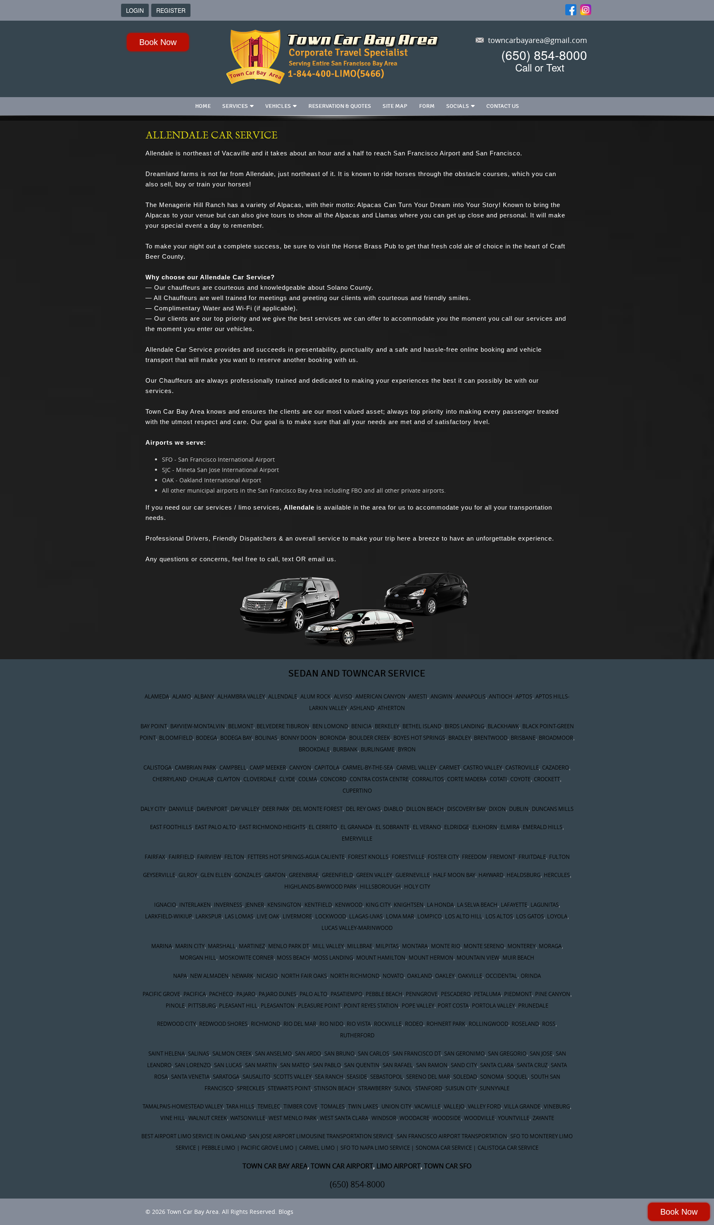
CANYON (300, 767)
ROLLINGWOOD (488, 1023)
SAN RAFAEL (398, 1065)
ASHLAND (362, 708)
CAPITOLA (326, 767)
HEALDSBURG (523, 875)
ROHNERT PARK (445, 1023)
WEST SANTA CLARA (344, 1118)
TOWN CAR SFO (447, 1165)
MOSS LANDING (333, 957)
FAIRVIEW (209, 856)
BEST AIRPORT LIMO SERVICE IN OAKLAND (193, 1136)
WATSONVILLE (247, 1118)
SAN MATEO (294, 1065)
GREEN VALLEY (374, 875)
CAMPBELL (232, 767)
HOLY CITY (417, 886)
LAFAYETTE (514, 904)
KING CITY (378, 904)
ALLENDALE (282, 696)
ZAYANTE (543, 1118)
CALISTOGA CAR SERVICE (508, 1147)
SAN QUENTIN (361, 1065)
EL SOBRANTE (392, 827)
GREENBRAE (304, 875)
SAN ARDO (308, 1053)
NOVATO (393, 976)
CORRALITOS (428, 779)
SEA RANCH (329, 1076)
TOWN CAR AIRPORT (342, 1165)
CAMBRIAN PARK (195, 767)
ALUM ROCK (315, 696)
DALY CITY (152, 809)
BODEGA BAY (236, 737)
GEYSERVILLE (159, 875)
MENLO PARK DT (288, 946)
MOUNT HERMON (431, 957)
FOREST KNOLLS (368, 856)
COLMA (307, 779)
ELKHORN (484, 827)
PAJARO (245, 994)
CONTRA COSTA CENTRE (379, 779)
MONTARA (415, 946)
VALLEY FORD (484, 1106)
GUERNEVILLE (412, 875)
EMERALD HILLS (542, 827)
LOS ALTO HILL (463, 916)
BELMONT (240, 726)
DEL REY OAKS (363, 809)
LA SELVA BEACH (477, 904)
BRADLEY (459, 737)
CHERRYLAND (169, 779)
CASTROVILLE (522, 767)
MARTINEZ (252, 946)
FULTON (559, 856)
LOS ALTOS (499, 916)
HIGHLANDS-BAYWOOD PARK (320, 886)
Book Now (157, 42)
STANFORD (428, 1088)
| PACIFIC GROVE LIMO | (267, 1147)
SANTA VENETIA (190, 1076)
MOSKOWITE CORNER (246, 957)
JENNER (254, 904)
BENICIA (361, 726)
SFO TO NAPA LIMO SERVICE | (377, 1147)
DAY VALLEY (245, 809)
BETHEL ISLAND (421, 726)
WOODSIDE (447, 1118)
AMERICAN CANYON (380, 696)
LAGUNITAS (545, 904)
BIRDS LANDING (464, 726)
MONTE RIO (445, 946)
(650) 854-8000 (544, 55)
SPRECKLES (250, 1088)
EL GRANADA (356, 827)
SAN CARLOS (373, 1053)
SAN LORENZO (193, 1065)
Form (427, 106)
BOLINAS (266, 737)
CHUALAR (202, 779)
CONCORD (333, 779)
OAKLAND (419, 976)
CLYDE (287, 779)
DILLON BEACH (425, 809)
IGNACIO (165, 904)
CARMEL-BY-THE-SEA (368, 767)
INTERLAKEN (195, 904)
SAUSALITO (256, 1076)
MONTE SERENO (484, 946)
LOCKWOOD (330, 916)
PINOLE (175, 1005)
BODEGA (206, 737)
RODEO (414, 1023)
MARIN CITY (190, 946)
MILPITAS (387, 946)
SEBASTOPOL (386, 1076)
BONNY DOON (299, 737)
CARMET (449, 767)
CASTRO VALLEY (482, 767)
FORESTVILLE (408, 856)
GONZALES (247, 875)
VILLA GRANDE (522, 1106)
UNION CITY (396, 1106)
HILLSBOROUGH (380, 886)
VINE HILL (172, 1118)
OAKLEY (445, 976)
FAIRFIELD (181, 856)
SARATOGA (226, 1076)
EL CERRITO (323, 827)
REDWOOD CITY (176, 1023)
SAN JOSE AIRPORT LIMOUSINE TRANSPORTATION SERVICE (321, 1136)
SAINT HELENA (166, 1053)
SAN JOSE (541, 1053)
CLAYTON (228, 779)
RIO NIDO (331, 1023)
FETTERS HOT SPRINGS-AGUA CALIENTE (296, 856)
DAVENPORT (212, 809)
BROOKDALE (314, 749)
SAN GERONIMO (464, 1053)
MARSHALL (222, 946)
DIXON (497, 809)
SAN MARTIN (261, 1065)
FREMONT (502, 856)
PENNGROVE (422, 994)
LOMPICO (429, 916)
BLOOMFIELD (176, 737)
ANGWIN (441, 696)
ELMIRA (509, 827)
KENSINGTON (284, 904)
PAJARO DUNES (277, 994)
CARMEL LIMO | (319, 1147)
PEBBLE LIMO (218, 1147)
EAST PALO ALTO (215, 827)
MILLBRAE (359, 946)
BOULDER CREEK (369, 737)
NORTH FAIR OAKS (304, 976)
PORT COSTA (453, 1005)
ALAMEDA (157, 696)
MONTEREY (521, 946)
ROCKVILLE (388, 1023)
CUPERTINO (357, 790)
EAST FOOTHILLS (171, 827)
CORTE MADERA (466, 779)
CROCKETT (547, 779)
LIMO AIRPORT (398, 1165)
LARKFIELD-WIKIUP (168, 916)
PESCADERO (456, 994)
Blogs (285, 1211)
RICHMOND (265, 1023)
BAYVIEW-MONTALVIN (197, 726)
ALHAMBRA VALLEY (241, 696)
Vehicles (278, 106)
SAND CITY (464, 1065)
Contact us (502, 106)
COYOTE (520, 779)
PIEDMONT (518, 994)
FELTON (234, 856)
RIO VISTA (359, 1023)
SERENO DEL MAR (428, 1076)
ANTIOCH (500, 696)
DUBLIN (518, 809)
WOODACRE (414, 1118)
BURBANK (345, 749)
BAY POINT (153, 726)
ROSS (548, 1023)
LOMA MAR (400, 916)
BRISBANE (523, 737)
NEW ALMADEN (209, 976)
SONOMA (492, 1076)
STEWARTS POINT (289, 1088)
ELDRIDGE (456, 827)
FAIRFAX (155, 856)
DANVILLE (181, 809)
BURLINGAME (378, 749)
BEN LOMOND (330, 726)
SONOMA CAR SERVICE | (446, 1147)
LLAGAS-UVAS (366, 916)
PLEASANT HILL (238, 1005)
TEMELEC (268, 1106)
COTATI (498, 779)
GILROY (187, 875)
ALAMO (181, 696)
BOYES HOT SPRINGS (419, 737)
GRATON (275, 875)
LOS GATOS (530, 916)
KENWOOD (348, 904)
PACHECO (221, 994)
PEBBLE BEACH (384, 994)
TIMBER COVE (300, 1106)
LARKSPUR (208, 916)
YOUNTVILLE (513, 1118)
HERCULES (557, 875)
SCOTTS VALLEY (293, 1076)
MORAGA (550, 946)
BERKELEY (387, 726)
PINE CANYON (552, 994)
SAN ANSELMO (273, 1053)
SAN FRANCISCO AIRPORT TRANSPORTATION (452, 1136)
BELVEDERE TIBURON (283, 726)
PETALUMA (487, 994)
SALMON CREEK (232, 1053)
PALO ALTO (313, 994)
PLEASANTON (278, 1005)
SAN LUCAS (228, 1065)
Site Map (395, 106)
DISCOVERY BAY (466, 809)
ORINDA (531, 976)
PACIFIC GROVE (161, 994)
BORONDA (333, 737)
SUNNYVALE (494, 1088)
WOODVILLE (479, 1118)
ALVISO (343, 696)
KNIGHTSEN (409, 904)
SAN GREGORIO (507, 1053)
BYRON (407, 749)
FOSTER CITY (443, 856)
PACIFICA (194, 994)
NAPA (180, 976)
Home (203, 106)
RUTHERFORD (357, 1035)
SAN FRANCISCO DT (417, 1053)
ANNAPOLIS (471, 696)
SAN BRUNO (339, 1053)
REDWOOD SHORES (223, 1023)
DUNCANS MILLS (553, 809)
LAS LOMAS (239, 916)
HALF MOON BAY (454, 875)
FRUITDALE (532, 856)
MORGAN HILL (198, 957)
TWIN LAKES (363, 1106)
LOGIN (135, 10)
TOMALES (333, 1106)
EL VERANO (427, 827)
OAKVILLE (470, 976)
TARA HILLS (240, 1106)
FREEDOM (474, 856)
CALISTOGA (157, 767)
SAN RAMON (431, 1065)
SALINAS (198, 1053)
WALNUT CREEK (207, 1118)
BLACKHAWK (503, 726)
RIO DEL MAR (299, 1023)
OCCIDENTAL (501, 976)
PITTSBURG (202, 1005)
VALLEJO (454, 1106)
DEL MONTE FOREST (318, 809)
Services (235, 106)
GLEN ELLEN (215, 875)
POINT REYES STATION (371, 1005)
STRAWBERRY (374, 1088)
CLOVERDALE (259, 779)
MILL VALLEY (328, 946)
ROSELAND (525, 1023)
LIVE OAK (268, 916)
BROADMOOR (556, 737)
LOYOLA (557, 916)
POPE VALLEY (418, 1005)
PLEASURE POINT (319, 1005)
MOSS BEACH (293, 957)
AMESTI (418, 696)
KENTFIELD (318, 904)
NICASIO (267, 976)
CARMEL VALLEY (416, 767)
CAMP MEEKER (268, 767)
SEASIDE (357, 1076)
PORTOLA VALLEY (493, 1005)
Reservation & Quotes (339, 106)
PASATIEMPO (346, 994)
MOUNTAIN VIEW (478, 957)
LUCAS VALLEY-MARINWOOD (357, 928)
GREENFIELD (337, 875)
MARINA (161, 946)
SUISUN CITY (460, 1088)
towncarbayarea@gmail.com (537, 40)
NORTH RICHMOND (354, 976)
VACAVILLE (427, 1106)
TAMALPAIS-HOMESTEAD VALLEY (183, 1106)
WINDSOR (383, 1118)
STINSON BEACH (334, 1088)
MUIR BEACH (518, 957)
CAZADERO (555, 767)
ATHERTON (391, 708)
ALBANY (204, 696)
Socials (457, 106)
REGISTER (171, 10)
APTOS (524, 696)
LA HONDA (440, 904)
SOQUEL (517, 1076)
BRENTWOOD (490, 737)
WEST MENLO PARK (293, 1118)
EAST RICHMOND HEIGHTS (272, 827)
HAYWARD (490, 875)
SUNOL (403, 1088)
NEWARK (242, 976)
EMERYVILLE (357, 838)
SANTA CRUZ (532, 1065)
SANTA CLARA (497, 1065)
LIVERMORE (297, 916)
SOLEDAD (465, 1076)
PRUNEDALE (533, 1005)
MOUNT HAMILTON (380, 957)
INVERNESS (228, 904)
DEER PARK (275, 809)
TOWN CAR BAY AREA (275, 1165)
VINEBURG (557, 1106)
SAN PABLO (327, 1065)
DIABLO (393, 809)
